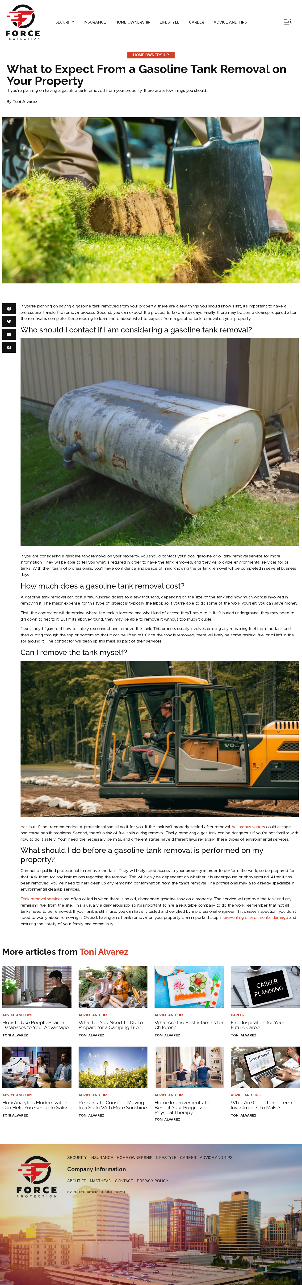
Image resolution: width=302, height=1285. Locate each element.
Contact (124, 1181)
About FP (76, 1181)
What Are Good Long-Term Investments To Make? (261, 1105)
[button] (9, 308)
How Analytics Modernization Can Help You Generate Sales (35, 1105)
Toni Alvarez (65, 952)
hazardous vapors (248, 827)
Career (196, 22)
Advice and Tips (230, 22)
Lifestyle (170, 22)
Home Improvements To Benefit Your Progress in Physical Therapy (182, 1107)
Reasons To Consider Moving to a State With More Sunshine (113, 1105)
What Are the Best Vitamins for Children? (189, 1024)
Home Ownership (132, 22)
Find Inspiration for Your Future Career (257, 1024)
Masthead (100, 1181)
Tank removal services (41, 899)
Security (64, 22)
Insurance (95, 22)
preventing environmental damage (256, 918)
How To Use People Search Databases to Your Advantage (35, 1024)
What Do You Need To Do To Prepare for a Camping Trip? (111, 1024)
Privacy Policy (152, 1181)
